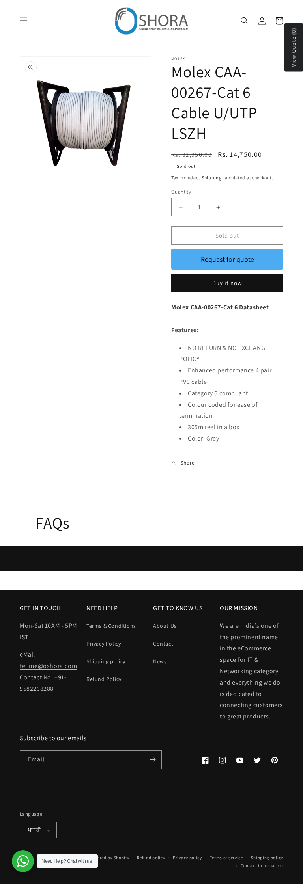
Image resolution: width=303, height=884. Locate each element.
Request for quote (227, 259)
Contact (163, 643)
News (159, 661)
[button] (23, 21)
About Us (165, 625)
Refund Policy (104, 679)
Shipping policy (105, 661)
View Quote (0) (293, 47)
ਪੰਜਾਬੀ (34, 829)
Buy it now (227, 283)
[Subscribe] (152, 759)
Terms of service (226, 857)
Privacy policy (187, 857)
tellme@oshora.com (48, 666)
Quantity (181, 191)
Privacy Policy (103, 643)
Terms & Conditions (111, 625)
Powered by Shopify (109, 857)
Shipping (212, 178)
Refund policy (151, 857)
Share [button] (187, 462)
